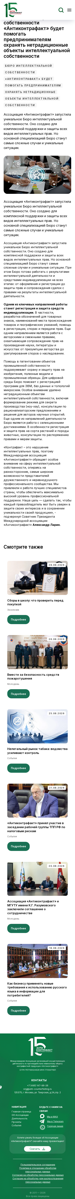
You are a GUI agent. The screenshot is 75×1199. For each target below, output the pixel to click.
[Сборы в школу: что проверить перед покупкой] (37, 592)
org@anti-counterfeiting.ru (37, 1089)
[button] (61, 10)
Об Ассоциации (20, 1115)
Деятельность (19, 1118)
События (16, 1125)
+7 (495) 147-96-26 (37, 1085)
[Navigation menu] (69, 10)
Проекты (16, 1122)
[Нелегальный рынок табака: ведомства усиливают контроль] (37, 741)
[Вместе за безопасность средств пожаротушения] (37, 666)
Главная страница (21, 1111)
